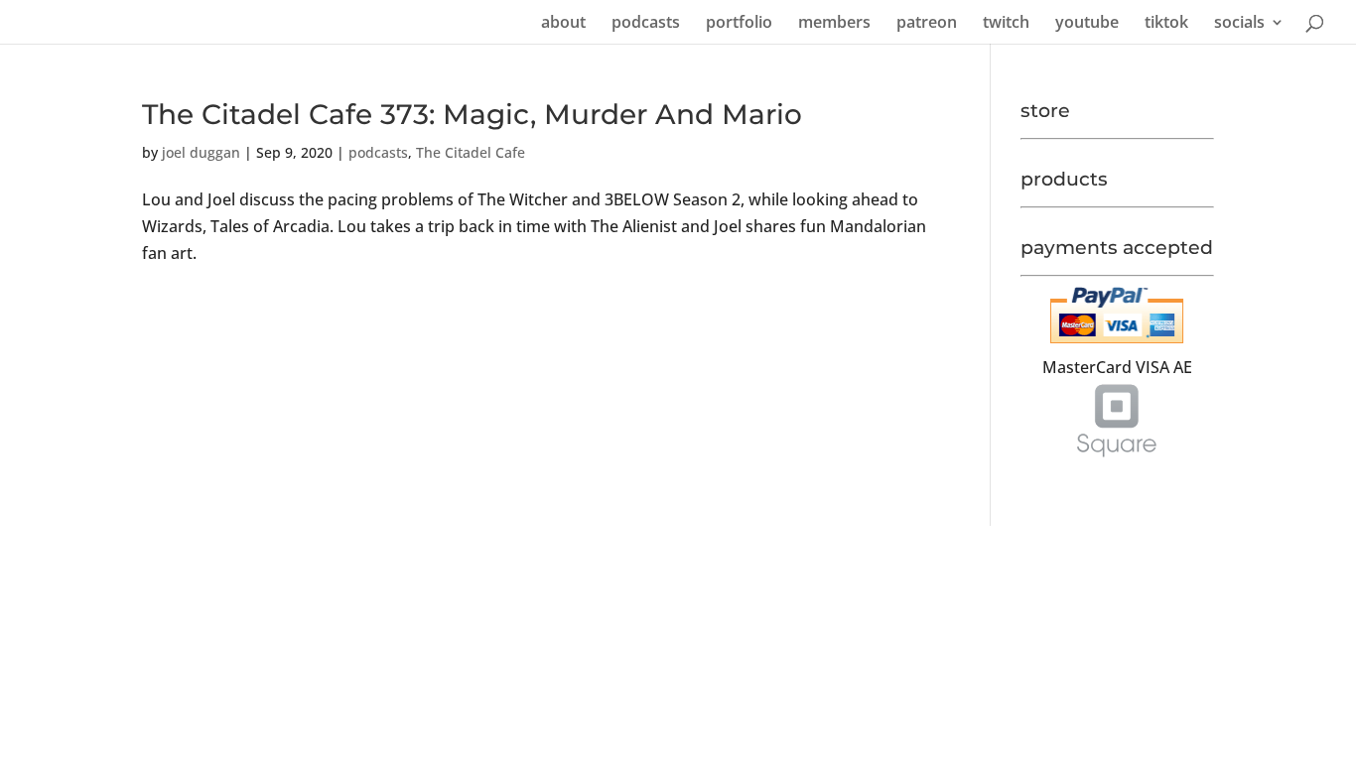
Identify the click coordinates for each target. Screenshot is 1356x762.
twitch (1006, 24)
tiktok (1166, 24)
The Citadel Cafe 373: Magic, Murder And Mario (472, 114)
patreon (926, 24)
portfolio (739, 24)
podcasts (645, 24)
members (834, 24)
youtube (1087, 24)
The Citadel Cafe (470, 152)
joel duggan (201, 152)
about (563, 24)
